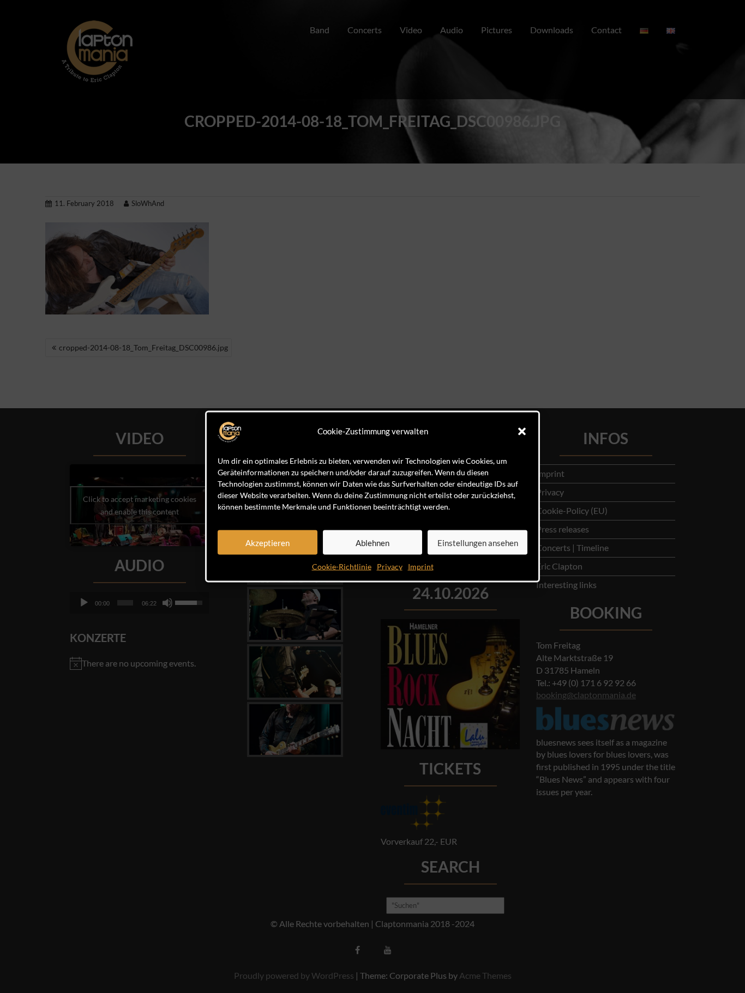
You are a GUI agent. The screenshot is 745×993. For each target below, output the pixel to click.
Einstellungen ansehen (477, 542)
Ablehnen (372, 542)
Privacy (389, 566)
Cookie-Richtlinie (341, 566)
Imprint (421, 566)
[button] (521, 431)
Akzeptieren (267, 542)
